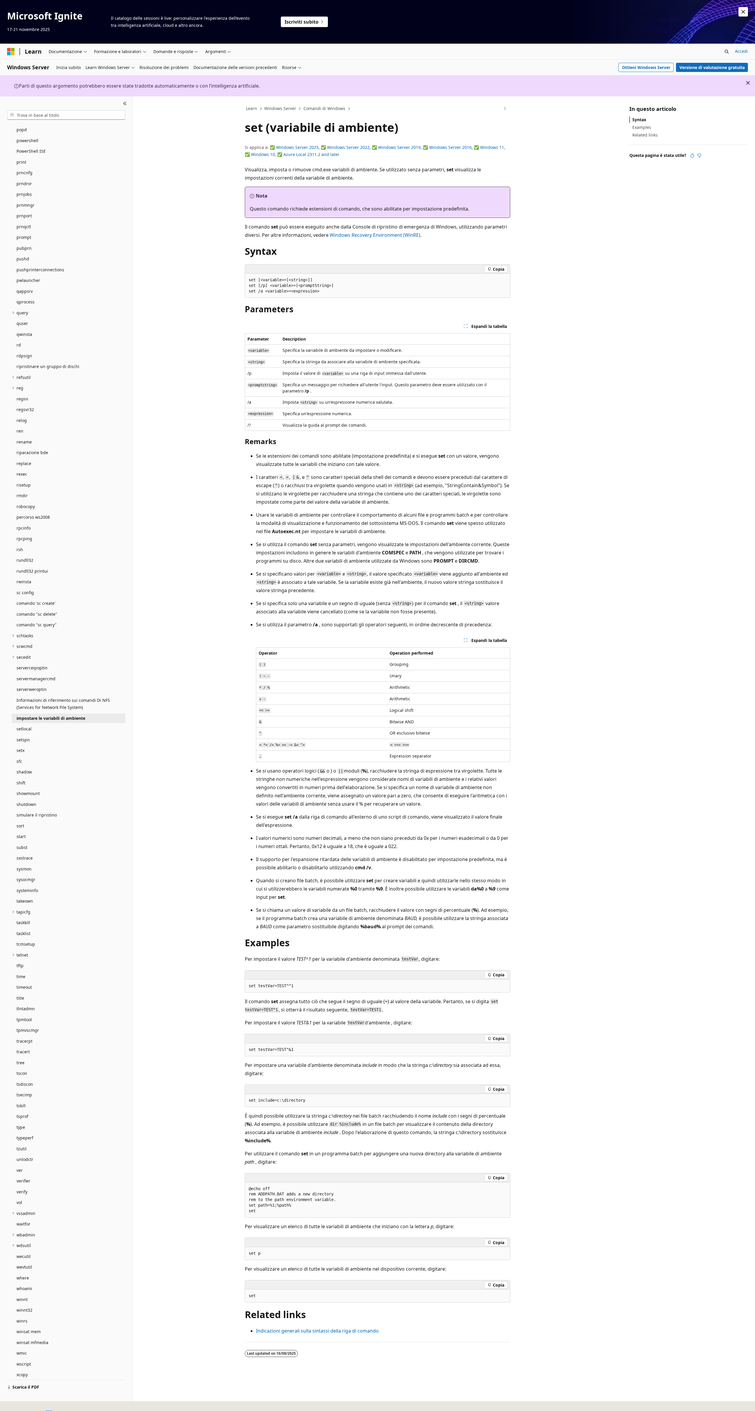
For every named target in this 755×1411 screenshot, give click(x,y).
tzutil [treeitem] (22, 1149)
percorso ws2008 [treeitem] (33, 517)
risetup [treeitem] (24, 485)
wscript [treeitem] (24, 1364)
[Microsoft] (11, 51)
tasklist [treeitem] (23, 933)
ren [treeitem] (20, 431)
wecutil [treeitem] (24, 1256)
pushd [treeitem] (23, 259)
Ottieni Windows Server (646, 67)
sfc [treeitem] (19, 761)
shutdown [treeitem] (26, 804)
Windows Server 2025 (297, 147)
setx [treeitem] (20, 750)
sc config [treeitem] (25, 592)
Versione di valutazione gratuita (712, 67)
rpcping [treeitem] (24, 538)
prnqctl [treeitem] (24, 226)
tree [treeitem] (20, 1062)
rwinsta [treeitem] (24, 581)
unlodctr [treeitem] (25, 1159)
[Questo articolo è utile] (692, 155)
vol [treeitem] (19, 1202)
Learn (251, 108)
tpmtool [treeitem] (24, 1019)
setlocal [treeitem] (24, 729)
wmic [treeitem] (22, 1353)
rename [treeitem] (24, 442)
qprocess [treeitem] (26, 302)
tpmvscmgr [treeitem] (28, 1030)
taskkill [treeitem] (23, 922)
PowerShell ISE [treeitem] (31, 151)
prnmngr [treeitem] (26, 205)
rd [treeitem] (19, 345)
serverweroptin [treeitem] (32, 689)
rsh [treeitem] (20, 549)
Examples (641, 127)
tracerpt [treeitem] (24, 1041)
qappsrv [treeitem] (25, 291)
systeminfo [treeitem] (27, 890)
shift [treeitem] (21, 783)
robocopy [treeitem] (26, 506)
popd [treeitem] (22, 129)
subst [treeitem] (22, 847)
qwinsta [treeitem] (24, 334)
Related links (645, 135)
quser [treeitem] (22, 323)
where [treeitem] (23, 1278)
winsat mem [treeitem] (29, 1331)
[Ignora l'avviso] (743, 12)
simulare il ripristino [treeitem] (37, 815)
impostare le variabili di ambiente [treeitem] (51, 718)
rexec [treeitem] (22, 474)
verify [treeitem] (22, 1192)
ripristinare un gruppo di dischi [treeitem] (48, 366)
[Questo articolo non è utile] (699, 155)
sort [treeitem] (20, 826)
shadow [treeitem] (24, 772)
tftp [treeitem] (20, 965)
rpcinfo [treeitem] (24, 528)
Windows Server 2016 (450, 147)
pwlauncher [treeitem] (28, 280)
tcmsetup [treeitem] (26, 944)
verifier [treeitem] (23, 1181)
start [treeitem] (21, 836)
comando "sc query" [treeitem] (37, 625)
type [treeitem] (21, 1127)
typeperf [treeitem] (25, 1138)
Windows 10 (263, 154)
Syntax (639, 119)
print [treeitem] (21, 162)
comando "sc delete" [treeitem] (37, 614)
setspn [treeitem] (23, 740)
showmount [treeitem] (28, 793)
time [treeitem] (21, 976)
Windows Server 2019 (399, 147)
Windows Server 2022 (348, 147)
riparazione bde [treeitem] (32, 452)
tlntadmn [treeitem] (26, 1008)
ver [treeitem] (20, 1170)
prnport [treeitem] (24, 216)
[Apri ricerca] (727, 51)
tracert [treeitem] (23, 1051)
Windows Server (280, 108)
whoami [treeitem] (24, 1288)
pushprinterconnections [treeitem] (40, 269)
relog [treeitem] (22, 420)
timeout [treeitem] (24, 987)
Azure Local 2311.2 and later (311, 154)
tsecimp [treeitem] (24, 1095)
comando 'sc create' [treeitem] (36, 603)
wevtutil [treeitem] (24, 1267)
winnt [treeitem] (22, 1299)
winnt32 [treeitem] (24, 1310)
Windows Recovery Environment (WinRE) (375, 235)
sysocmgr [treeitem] (26, 879)
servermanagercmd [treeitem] (36, 678)
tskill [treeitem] (21, 1105)
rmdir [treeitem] (22, 495)
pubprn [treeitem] (24, 248)
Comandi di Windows (324, 108)
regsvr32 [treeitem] (25, 409)
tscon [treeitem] (22, 1073)
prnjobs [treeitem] (24, 194)
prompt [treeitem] (24, 237)
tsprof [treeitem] (22, 1116)
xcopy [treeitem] (22, 1374)
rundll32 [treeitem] (25, 560)
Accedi (741, 51)
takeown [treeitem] (25, 901)
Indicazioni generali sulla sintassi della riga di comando (317, 1331)
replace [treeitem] (24, 463)
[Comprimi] (125, 103)
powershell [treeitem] (27, 140)
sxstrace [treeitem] (25, 858)
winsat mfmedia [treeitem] (32, 1342)
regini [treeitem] (22, 399)
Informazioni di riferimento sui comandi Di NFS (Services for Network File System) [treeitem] (63, 703)
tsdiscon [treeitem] (25, 1084)
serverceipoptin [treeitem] (32, 668)
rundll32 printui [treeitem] (32, 571)
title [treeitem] (20, 998)
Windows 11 (492, 147)
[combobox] (66, 115)
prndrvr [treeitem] (24, 183)
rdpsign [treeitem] (24, 356)
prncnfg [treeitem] (24, 172)
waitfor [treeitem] (23, 1224)
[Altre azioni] (505, 109)
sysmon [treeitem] (24, 869)
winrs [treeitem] (22, 1321)
